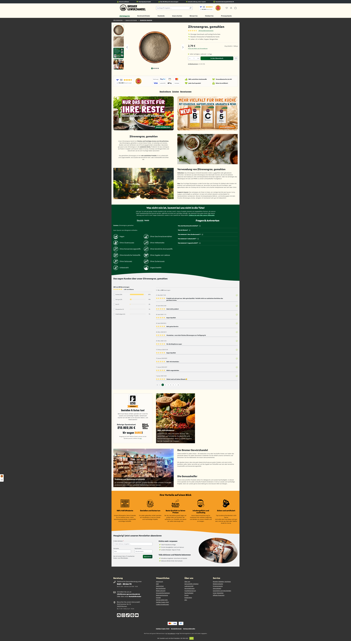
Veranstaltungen (189, 588)
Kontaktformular (135, 596)
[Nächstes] (183, 47)
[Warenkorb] (235, 8)
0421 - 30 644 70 (124, 584)
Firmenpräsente (218, 586)
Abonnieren (147, 556)
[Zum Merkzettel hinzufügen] (236, 58)
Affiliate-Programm (218, 595)
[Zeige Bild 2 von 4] (154, 68)
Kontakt (158, 597)
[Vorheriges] (127, 47)
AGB (157, 584)
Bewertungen (185, 91)
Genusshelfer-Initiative (191, 584)
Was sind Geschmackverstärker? (188, 226)
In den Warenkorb (217, 58)
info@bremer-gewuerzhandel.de (128, 594)
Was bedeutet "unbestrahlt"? (187, 238)
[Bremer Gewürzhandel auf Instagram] (123, 615)
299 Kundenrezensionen (205, 30)
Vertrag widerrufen (162, 600)
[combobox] (172, 8)
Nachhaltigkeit (188, 593)
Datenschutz (160, 586)
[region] (149, 47)
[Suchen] (190, 8)
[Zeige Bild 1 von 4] (152, 68)
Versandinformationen (163, 593)
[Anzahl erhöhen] (198, 58)
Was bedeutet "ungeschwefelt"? (188, 243)
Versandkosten (171, 633)
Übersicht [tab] (140, 220)
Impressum (159, 581)
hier (141, 438)
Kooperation (188, 597)
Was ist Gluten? (183, 230)
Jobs (185, 600)
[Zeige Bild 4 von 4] (158, 68)
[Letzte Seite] (178, 385)
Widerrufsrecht (160, 591)
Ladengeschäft (188, 586)
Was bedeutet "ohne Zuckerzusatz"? (189, 234)
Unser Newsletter (218, 593)
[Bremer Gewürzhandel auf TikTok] (128, 615)
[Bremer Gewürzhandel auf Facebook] (119, 615)
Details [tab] (146, 220)
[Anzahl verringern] (189, 58)
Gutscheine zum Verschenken (222, 591)
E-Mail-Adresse (118, 541)
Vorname (116, 548)
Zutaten (175, 91)
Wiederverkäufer (218, 584)
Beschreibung (165, 91)
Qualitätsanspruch (190, 591)
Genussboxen (217, 588)
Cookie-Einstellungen (162, 604)
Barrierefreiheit (161, 588)
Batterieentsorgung (162, 595)
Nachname (138, 548)
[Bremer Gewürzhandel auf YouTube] (137, 615)
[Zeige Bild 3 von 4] (156, 68)
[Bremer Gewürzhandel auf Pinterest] (132, 615)
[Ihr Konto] (231, 8)
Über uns (187, 581)
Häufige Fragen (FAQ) (162, 602)
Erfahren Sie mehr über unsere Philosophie (202, 215)
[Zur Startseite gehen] (132, 7)
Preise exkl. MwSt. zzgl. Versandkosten (198, 48)
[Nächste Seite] (176, 385)
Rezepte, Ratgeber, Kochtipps (222, 581)
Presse (186, 595)
